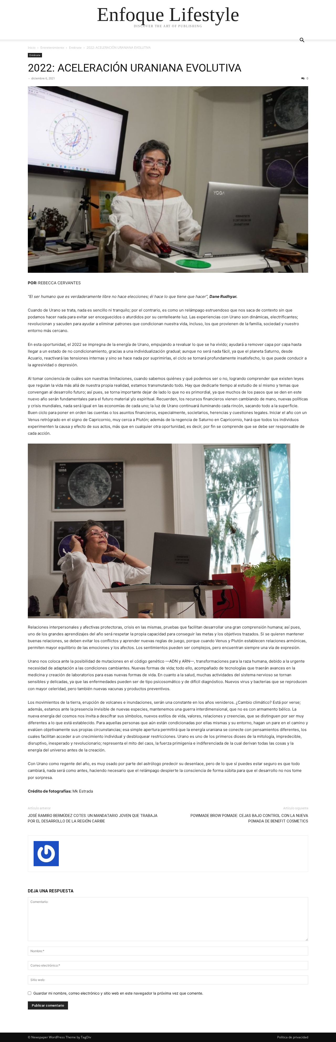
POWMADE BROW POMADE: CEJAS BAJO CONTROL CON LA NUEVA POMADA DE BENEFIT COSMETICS (249, 818)
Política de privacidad (292, 1037)
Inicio (31, 47)
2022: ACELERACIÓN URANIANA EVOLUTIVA (135, 68)
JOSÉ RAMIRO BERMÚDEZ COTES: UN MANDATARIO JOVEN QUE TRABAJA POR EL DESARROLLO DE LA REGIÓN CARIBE (93, 818)
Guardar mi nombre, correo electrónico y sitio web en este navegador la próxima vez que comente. (118, 993)
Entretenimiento (52, 47)
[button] (302, 40)
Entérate (75, 47)
